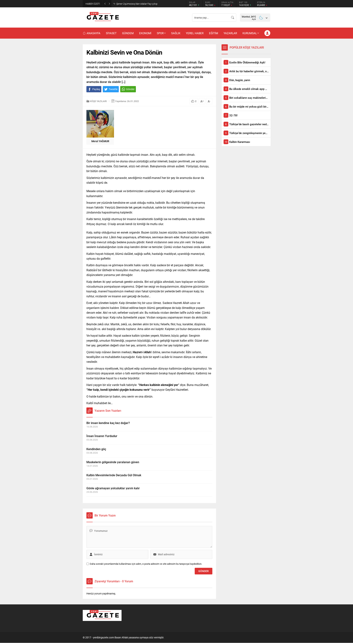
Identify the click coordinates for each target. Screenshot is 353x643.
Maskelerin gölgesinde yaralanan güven (112, 462)
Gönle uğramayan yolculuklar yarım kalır (113, 488)
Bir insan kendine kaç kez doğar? (108, 423)
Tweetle (113, 89)
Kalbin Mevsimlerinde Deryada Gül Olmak (113, 475)
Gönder (130, 89)
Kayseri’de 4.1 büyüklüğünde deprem (135, 3)
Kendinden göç (96, 449)
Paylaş (96, 89)
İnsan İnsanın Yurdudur (101, 436)
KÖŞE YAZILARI (98, 101)
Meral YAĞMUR (100, 141)
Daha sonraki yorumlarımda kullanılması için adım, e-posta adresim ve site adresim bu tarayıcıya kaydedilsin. (146, 564)
